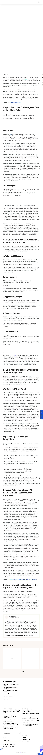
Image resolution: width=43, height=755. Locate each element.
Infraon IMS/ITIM (26, 739)
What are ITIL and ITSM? (15, 102)
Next (23, 671)
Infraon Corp (19, 752)
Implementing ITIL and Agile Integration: (11, 693)
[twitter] (8, 746)
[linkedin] (6, 746)
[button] (39, 2)
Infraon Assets (26, 735)
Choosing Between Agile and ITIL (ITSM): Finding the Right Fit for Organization (11, 696)
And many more (26, 741)
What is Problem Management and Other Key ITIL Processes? (23, 579)
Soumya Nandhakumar (12, 616)
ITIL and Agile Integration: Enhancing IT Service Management (11, 691)
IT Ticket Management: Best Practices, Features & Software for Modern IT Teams (30, 661)
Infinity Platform (26, 733)
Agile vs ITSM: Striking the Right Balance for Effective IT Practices (10, 688)
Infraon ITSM (25, 737)
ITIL (23, 392)
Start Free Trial (41, 415)
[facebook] (3, 746)
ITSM (26, 79)
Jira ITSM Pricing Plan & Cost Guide (11, 661)
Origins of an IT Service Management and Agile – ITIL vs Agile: (11, 685)
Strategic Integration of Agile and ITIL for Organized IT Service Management (12, 699)
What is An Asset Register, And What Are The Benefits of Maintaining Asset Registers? (11, 716)
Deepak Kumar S (13, 666)
